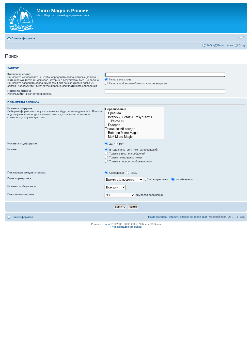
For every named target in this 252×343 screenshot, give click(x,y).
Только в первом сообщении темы (130, 161)
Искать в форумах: (20, 108)
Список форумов (23, 38)
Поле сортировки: (19, 178)
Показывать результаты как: (26, 172)
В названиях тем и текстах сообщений (133, 149)
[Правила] (134, 113)
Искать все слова (120, 79)
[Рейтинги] (134, 121)
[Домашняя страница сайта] (21, 18)
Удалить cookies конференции (188, 216)
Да (110, 143)
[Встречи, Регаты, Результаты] (134, 117)
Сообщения (116, 172)
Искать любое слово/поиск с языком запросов (138, 83)
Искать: (12, 149)
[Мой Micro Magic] (134, 137)
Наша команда (157, 216)
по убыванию (183, 179)
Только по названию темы (125, 157)
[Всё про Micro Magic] (134, 133)
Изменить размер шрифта (241, 37)
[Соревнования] (134, 109)
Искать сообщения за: (22, 186)
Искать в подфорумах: (22, 143)
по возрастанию (159, 179)
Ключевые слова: (19, 74)
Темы (133, 172)
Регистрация (225, 45)
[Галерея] (134, 125)
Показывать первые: (21, 194)
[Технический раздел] (134, 129)
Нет (121, 143)
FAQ (209, 45)
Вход (241, 45)
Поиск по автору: (19, 90)
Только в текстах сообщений (127, 153)
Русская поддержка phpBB (126, 226)
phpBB (109, 224)
